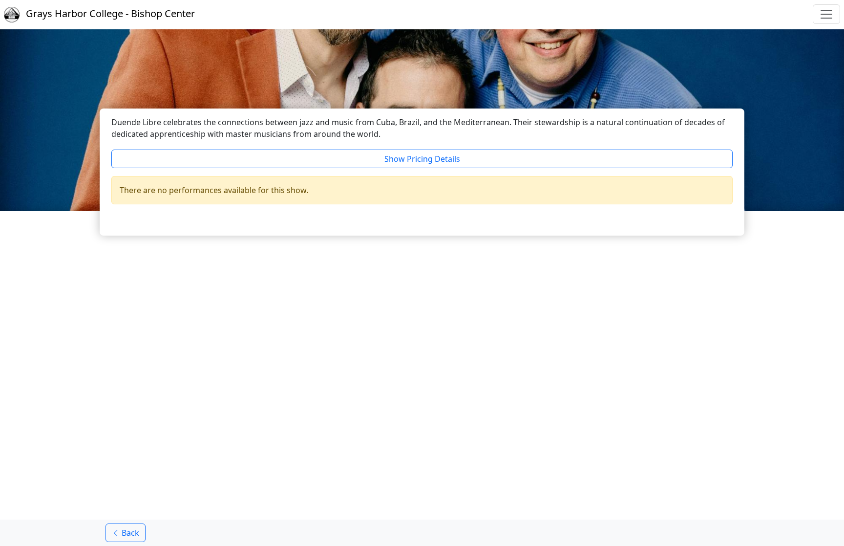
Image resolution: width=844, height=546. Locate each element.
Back (129, 532)
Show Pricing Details (422, 158)
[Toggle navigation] (826, 14)
